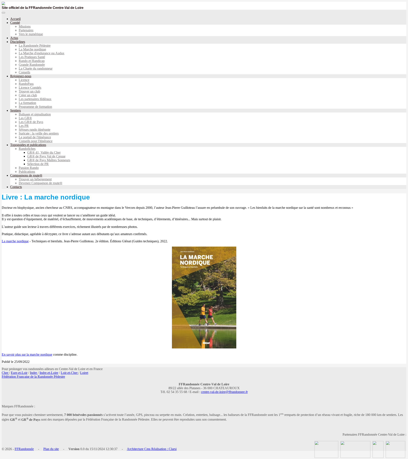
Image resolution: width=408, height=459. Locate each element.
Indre (34, 373)
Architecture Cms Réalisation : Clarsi (152, 449)
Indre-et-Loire (49, 373)
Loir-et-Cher (69, 373)
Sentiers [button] (15, 110)
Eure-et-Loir (19, 373)
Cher (5, 373)
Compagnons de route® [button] (26, 175)
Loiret (84, 373)
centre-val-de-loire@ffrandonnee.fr (224, 392)
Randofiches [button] (27, 148)
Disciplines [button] (17, 42)
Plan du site (51, 449)
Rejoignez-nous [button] (20, 76)
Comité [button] (15, 22)
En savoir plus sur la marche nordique (27, 354)
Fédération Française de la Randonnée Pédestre (33, 376)
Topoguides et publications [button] (28, 145)
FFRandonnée (24, 449)
